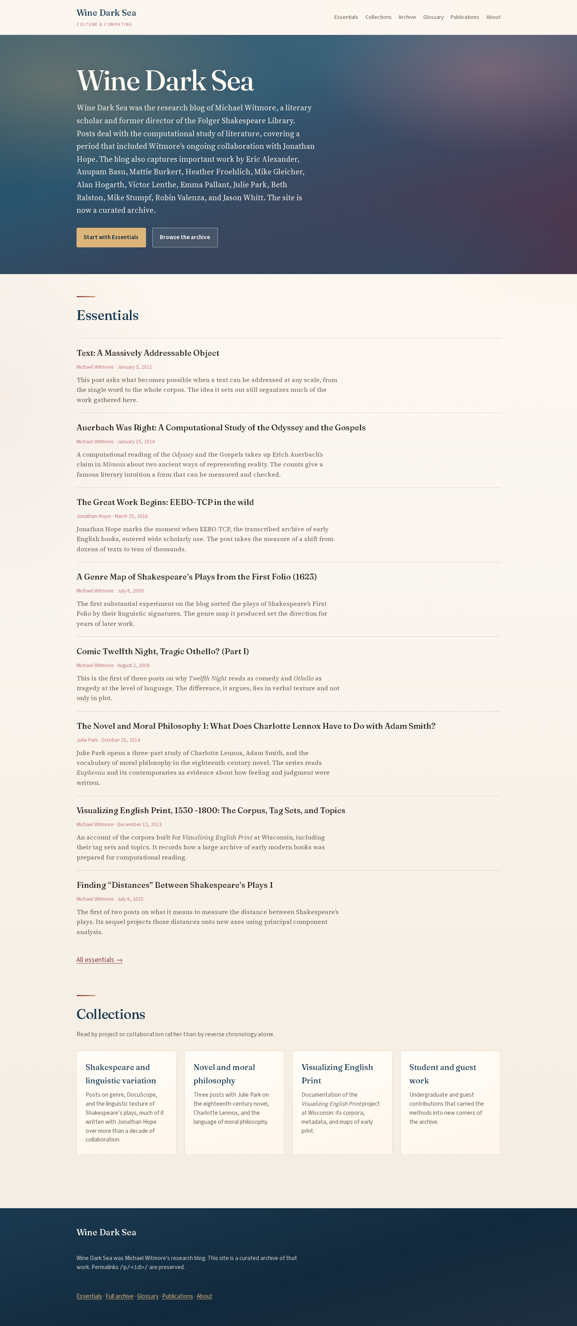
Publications (465, 17)
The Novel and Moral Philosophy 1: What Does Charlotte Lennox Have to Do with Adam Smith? (256, 726)
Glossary (433, 17)
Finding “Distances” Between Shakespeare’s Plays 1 (175, 885)
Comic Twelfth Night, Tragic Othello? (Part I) (163, 651)
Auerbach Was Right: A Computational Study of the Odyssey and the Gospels (221, 427)
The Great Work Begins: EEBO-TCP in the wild (165, 502)
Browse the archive (185, 237)
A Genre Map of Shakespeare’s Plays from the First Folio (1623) (197, 577)
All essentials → (100, 960)
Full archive (119, 1296)
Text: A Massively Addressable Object (148, 353)
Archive (407, 17)
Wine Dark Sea (106, 17)
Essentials (346, 17)
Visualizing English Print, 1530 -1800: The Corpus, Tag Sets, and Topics (211, 810)
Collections (378, 17)
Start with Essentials (111, 237)
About (493, 17)
